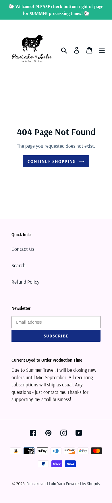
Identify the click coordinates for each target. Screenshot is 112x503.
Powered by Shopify (83, 483)
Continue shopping (52, 161)
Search (18, 265)
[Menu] (102, 49)
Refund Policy (25, 281)
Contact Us (22, 249)
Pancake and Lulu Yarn (45, 483)
